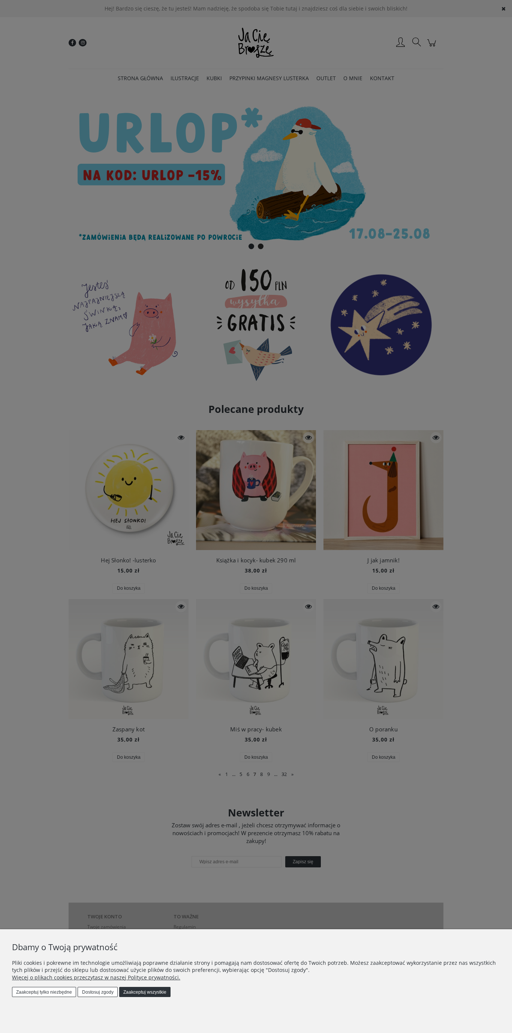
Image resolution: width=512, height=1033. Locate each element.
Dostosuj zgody (98, 992)
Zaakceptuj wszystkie (144, 992)
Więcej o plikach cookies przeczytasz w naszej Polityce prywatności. (96, 977)
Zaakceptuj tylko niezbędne (44, 992)
